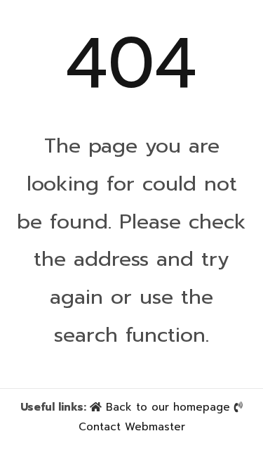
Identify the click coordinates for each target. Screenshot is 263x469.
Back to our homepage (168, 407)
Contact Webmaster (132, 427)
